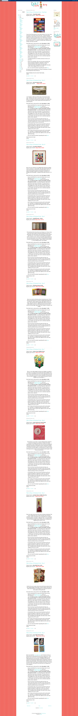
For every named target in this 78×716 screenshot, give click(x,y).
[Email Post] (34, 488)
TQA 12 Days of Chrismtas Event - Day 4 (35, 563)
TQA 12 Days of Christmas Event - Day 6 (35, 420)
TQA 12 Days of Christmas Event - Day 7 (35, 349)
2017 (19, 16)
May (20, 64)
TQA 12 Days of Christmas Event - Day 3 (35, 632)
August (20, 61)
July (20, 62)
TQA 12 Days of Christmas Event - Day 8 (35, 283)
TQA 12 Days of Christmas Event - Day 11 (35, 80)
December (20, 18)
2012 (19, 17)
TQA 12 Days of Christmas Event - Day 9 (35, 216)
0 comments (32, 488)
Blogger (41, 714)
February (20, 68)
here (48, 67)
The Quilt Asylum (43, 713)
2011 (19, 70)
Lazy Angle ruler (37, 654)
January (20, 69)
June (20, 63)
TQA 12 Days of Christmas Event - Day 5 (35, 493)
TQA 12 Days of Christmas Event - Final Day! (36, 12)
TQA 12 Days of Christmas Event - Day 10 (35, 144)
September (20, 60)
